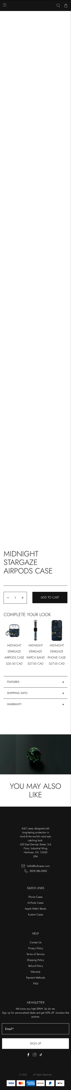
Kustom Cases (35, 914)
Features (13, 682)
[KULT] (35, 5)
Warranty (14, 704)
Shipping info (17, 693)
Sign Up (35, 1043)
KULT (30, 1074)
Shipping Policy (35, 960)
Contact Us (35, 942)
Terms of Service (35, 954)
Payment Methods (35, 977)
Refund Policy (35, 966)
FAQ (35, 983)
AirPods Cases (35, 903)
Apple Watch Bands (35, 908)
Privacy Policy (35, 948)
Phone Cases (35, 897)
